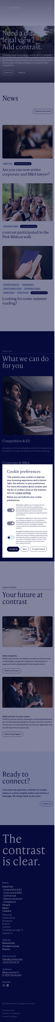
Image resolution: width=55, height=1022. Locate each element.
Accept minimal (38, 549)
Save (24, 549)
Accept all (13, 549)
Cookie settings (23, 493)
